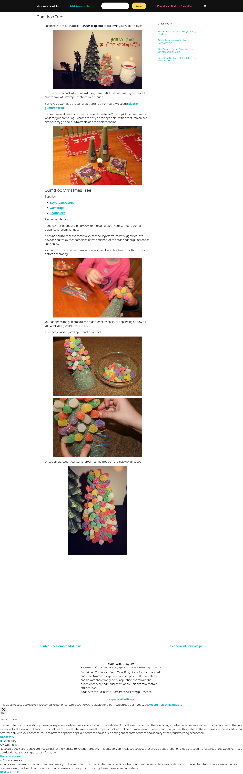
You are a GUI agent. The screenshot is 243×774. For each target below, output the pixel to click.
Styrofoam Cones (62, 203)
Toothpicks (57, 213)
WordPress (127, 699)
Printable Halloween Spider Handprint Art (172, 41)
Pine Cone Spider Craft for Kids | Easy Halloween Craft (177, 59)
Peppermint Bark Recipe (186, 646)
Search (139, 6)
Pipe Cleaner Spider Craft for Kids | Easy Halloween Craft (176, 50)
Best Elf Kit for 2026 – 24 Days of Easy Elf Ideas (177, 32)
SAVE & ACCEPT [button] (10, 772)
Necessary (9, 741)
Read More (175, 705)
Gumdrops (57, 208)
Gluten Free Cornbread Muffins (61, 646)
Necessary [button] (7, 737)
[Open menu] (204, 5)
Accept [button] (153, 705)
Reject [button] (163, 705)
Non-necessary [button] (10, 756)
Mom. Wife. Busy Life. (48, 5)
